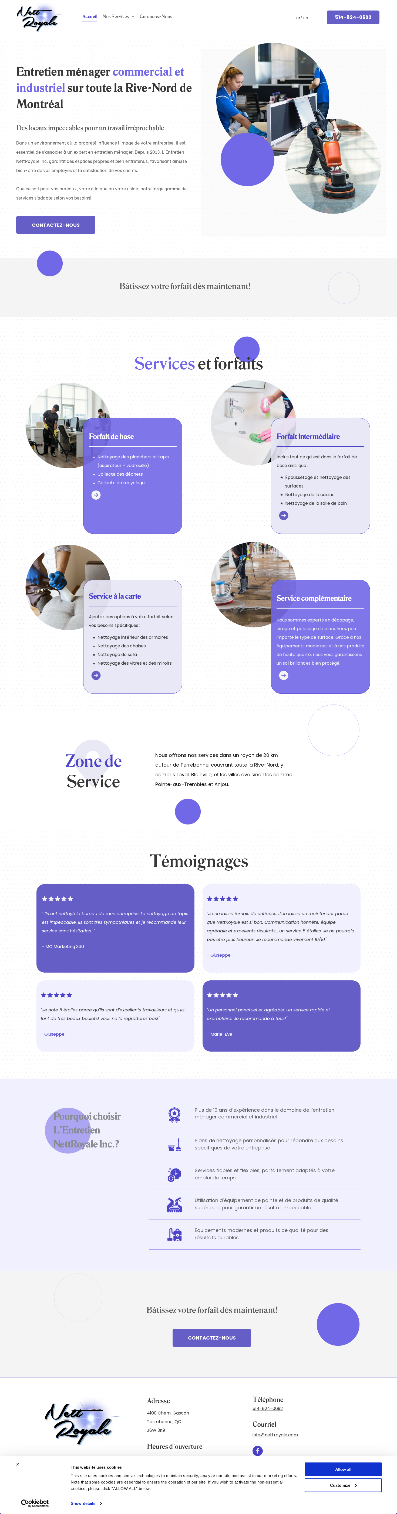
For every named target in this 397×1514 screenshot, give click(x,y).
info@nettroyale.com (275, 1435)
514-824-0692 (268, 1408)
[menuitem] (90, 16)
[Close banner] (17, 1464)
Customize (340, 1485)
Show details (83, 1503)
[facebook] (258, 1451)
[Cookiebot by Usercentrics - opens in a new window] (35, 1503)
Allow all (343, 1469)
